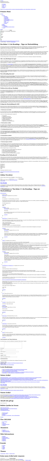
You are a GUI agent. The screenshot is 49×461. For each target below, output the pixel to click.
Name (1, 349)
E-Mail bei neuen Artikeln (6, 431)
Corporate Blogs (2, 453)
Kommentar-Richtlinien (5, 438)
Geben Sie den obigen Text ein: (5, 356)
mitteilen (8, 171)
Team (3, 5)
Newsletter (4, 4)
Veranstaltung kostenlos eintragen (9, 26)
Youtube (3, 447)
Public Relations (6, 20)
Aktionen (5, 23)
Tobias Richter (4, 323)
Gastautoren (4, 423)
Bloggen (7, 453)
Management (6, 18)
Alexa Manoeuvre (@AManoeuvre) (7, 265)
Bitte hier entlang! (28, 460)
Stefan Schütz (4, 195)
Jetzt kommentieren (3, 193)
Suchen (1, 29)
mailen (18, 171)
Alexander (3, 302)
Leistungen (4, 425)
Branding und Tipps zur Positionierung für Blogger (25, 379)
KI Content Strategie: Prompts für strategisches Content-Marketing (20, 398)
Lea (2, 293)
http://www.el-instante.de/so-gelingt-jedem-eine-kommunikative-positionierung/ (14, 279)
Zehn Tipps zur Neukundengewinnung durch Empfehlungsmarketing (31, 377)
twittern (3, 171)
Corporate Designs (10, 64)
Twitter (3, 446)
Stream (3, 24)
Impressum (4, 439)
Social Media (6, 17)
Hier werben (4, 6)
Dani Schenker (4, 372)
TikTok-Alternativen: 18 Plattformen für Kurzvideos (16, 372)
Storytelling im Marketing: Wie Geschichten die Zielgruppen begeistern (16, 369)
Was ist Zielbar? (4, 421)
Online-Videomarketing (27, 98)
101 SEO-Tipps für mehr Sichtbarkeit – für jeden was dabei (15, 370)
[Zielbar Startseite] (5, 412)
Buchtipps (3, 25)
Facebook (3, 445)
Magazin (3, 15)
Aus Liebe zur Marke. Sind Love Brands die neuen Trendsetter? (30, 381)
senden (16, 171)
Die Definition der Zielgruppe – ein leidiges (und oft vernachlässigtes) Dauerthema (16, 395)
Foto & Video (6, 22)
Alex (3, 371)
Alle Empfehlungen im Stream (5, 410)
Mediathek (4, 436)
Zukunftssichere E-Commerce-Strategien (11, 371)
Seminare (3, 27)
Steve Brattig (3, 183)
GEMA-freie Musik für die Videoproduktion (7, 364)
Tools (5, 21)
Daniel (3, 369)
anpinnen (13, 171)
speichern (5, 171)
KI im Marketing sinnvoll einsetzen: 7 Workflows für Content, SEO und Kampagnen (26, 397)
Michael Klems (4, 218)
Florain (3, 332)
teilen (1, 171)
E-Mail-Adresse (3, 351)
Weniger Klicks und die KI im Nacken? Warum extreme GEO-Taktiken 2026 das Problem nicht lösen (25, 394)
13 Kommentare (13, 41)
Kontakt (3, 7)
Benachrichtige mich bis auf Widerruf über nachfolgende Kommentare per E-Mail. (13, 360)
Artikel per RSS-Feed (5, 430)
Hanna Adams (4, 315)
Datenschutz (4, 440)
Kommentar (2, 348)
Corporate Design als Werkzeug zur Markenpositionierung (27, 378)
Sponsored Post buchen (5, 424)
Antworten (4, 207)
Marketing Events (5, 437)
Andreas (3, 240)
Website (1, 353)
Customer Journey (12, 453)
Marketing (5, 16)
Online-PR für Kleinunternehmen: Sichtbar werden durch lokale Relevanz (26, 396)
